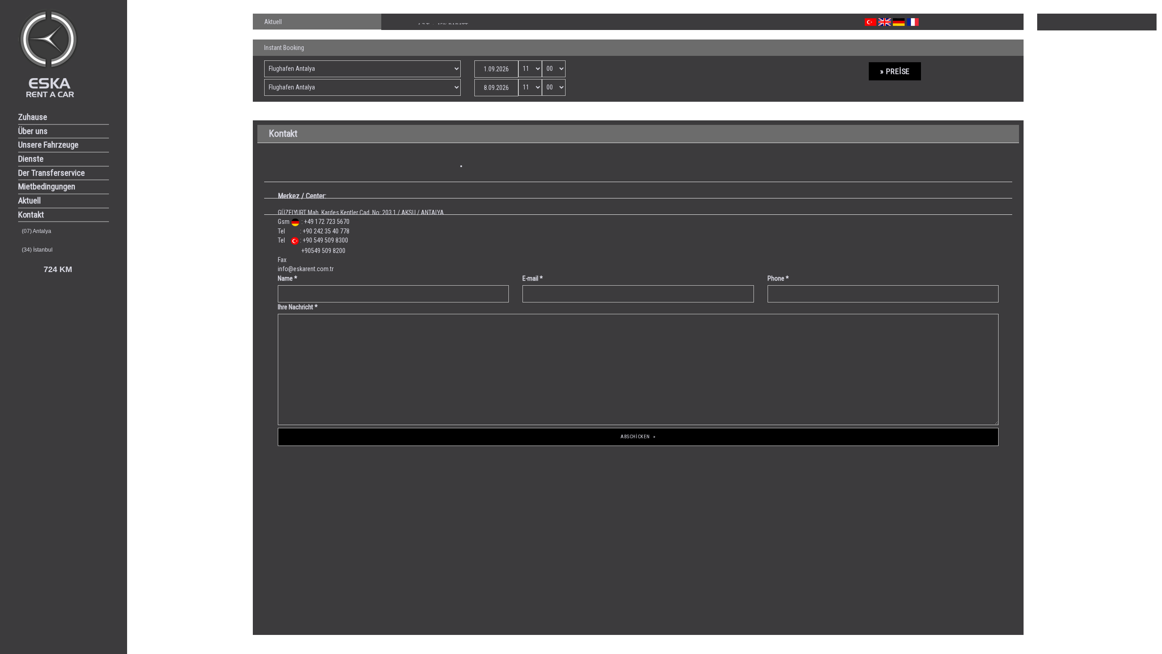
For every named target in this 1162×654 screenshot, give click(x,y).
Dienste (31, 159)
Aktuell (29, 201)
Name (287, 278)
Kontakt (31, 215)
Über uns (33, 131)
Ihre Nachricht (298, 307)
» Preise (895, 71)
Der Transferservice (51, 173)
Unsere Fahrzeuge (48, 145)
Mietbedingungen (46, 187)
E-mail (532, 278)
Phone (778, 278)
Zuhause (32, 117)
